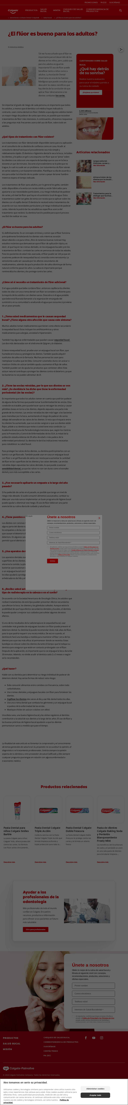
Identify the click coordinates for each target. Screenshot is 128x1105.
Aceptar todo (95, 1095)
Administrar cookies (95, 1089)
